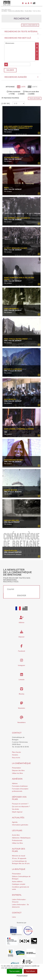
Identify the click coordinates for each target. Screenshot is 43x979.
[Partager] (31, 3)
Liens (14, 917)
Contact (17, 733)
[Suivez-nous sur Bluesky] (21, 689)
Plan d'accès (16, 752)
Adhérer (15, 783)
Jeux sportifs (10, 399)
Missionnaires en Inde (13, 460)
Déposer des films (18, 770)
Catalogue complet (18, 884)
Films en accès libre (32, 91)
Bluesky (21, 694)
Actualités (18, 817)
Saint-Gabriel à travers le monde (19, 429)
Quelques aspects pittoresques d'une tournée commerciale (18, 127)
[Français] (18, 608)
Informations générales (20, 825)
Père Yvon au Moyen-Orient (16, 339)
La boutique (18, 869)
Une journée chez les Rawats (17, 218)
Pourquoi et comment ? (20, 804)
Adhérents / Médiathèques (21, 838)
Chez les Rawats (11, 308)
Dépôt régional (17, 812)
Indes (6, 188)
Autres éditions (17, 881)
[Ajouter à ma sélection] (39, 133)
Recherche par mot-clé (21, 38)
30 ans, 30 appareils (19, 858)
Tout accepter (14, 971)
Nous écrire (16, 757)
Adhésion (17, 779)
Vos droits (15, 809)
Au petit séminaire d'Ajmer (15, 248)
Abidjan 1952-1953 (11, 520)
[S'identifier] (28, 3)
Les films (17, 830)
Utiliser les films (17, 773)
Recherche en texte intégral (21, 32)
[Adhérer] (23, 3)
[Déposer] (26, 3)
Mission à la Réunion (13, 369)
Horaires (15, 755)
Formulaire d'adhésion (20, 786)
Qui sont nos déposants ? (21, 806)
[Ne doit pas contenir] (37, 55)
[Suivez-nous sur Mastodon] (21, 704)
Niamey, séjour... (11, 490)
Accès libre (16, 835)
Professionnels (17, 840)
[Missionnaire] (19, 43)
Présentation (16, 768)
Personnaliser (22, 976)
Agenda (14, 822)
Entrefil (17, 895)
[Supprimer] (37, 48)
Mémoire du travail (18, 856)
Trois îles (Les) (10, 550)
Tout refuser (30, 971)
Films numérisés (14, 91)
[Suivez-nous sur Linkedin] (21, 675)
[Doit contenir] (37, 51)
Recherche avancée (21, 77)
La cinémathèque (21, 763)
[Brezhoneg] (34, 3)
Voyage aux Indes (11, 157)
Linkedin (21, 679)
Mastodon (21, 708)
